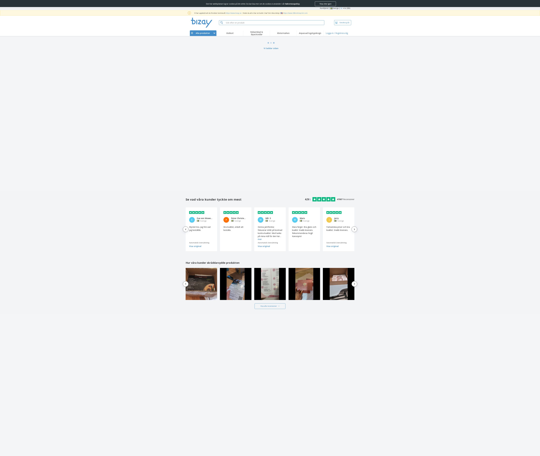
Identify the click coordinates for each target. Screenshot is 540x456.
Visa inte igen (325, 4)
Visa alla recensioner (268, 306)
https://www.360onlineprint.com (295, 13)
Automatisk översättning (199, 242)
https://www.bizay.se (233, 13)
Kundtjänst (324, 8)
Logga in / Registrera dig (337, 33)
